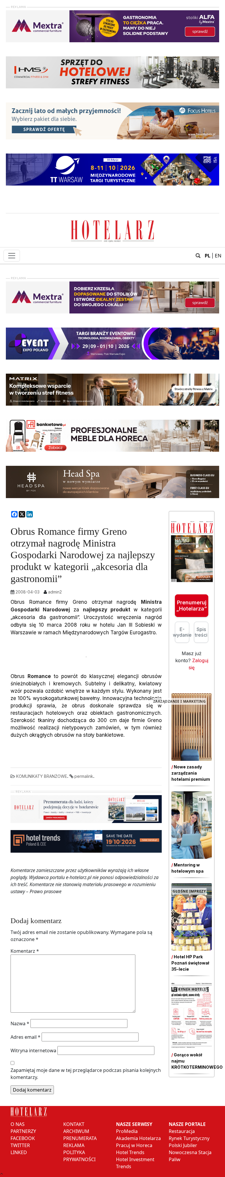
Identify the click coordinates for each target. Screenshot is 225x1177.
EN (218, 256)
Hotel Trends (130, 1152)
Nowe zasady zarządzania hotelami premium (190, 773)
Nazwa (20, 1023)
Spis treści (201, 632)
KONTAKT (73, 1124)
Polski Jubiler (183, 1145)
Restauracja (182, 1131)
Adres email (25, 1037)
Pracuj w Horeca (134, 1145)
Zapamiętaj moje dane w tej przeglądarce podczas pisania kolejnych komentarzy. (86, 1073)
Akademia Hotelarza (138, 1138)
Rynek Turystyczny (189, 1138)
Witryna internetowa (33, 1050)
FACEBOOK (23, 1138)
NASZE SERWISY (134, 1124)
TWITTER (20, 1145)
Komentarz (25, 951)
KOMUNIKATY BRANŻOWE (41, 776)
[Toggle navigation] (12, 256)
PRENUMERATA (80, 1138)
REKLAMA (73, 1145)
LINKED (19, 1152)
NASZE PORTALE (187, 1124)
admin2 (55, 591)
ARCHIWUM (76, 1131)
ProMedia (127, 1131)
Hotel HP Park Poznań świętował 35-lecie (190, 963)
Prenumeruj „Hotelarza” (191, 605)
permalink (83, 776)
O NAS (18, 1124)
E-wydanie (182, 632)
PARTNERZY (23, 1131)
